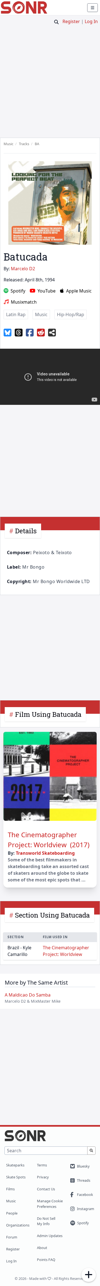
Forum (11, 1237)
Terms (42, 1165)
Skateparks (15, 1165)
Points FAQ (46, 1259)
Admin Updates (49, 1235)
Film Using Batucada (48, 714)
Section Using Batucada (52, 915)
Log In (91, 21)
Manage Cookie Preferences (50, 1203)
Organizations (17, 1225)
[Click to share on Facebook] (30, 333)
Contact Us (46, 1188)
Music (11, 1200)
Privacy (43, 1177)
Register (71, 21)
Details (26, 530)
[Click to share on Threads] (18, 333)
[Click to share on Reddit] (41, 333)
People (12, 1213)
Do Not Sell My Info (46, 1221)
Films (10, 1188)
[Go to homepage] (24, 7)
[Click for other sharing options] (52, 333)
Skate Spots (16, 1177)
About (42, 1247)
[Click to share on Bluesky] (7, 333)
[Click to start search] (56, 22)
